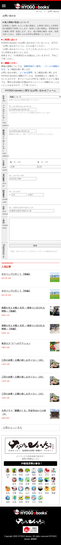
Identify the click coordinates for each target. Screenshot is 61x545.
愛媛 (53, 493)
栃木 (14, 484)
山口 (27, 493)
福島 (34, 475)
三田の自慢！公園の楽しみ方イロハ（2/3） (22, 377)
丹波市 (3, 315)
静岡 (40, 484)
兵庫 (14, 493)
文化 (8, 315)
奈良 (8, 493)
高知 (47, 493)
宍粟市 (3, 347)
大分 (34, 502)
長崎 (21, 502)
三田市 (3, 364)
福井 (53, 475)
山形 (27, 475)
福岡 (8, 502)
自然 (9, 278)
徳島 (34, 493)
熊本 (27, 502)
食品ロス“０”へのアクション (15, 343)
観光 (8, 418)
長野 (34, 484)
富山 (40, 475)
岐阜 (47, 484)
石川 (47, 475)
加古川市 (4, 278)
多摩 (27, 484)
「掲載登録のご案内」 (32, 66)
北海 (8, 476)
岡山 (21, 493)
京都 (53, 484)
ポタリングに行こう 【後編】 (16, 274)
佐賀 (14, 502)
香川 (40, 493)
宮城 (14, 475)
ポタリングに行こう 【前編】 (16, 291)
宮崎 (40, 502)
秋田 (21, 475)
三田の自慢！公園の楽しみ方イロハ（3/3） (22, 360)
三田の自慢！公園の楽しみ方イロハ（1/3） (22, 393)
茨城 (21, 484)
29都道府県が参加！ (31, 463)
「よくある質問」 (26, 72)
